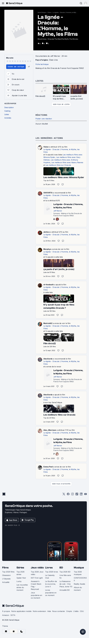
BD (61, 567)
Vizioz (46, 147)
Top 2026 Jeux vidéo (37, 573)
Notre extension (39, 611)
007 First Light (37, 578)
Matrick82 (47, 323)
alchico (46, 232)
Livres (49, 567)
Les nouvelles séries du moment (22, 587)
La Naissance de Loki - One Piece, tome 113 (65, 584)
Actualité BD (64, 590)
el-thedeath (48, 284)
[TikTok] (77, 495)
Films (49, 12)
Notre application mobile (21, 611)
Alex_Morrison (49, 430)
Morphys (47, 249)
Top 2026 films (8, 572)
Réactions (41, 115)
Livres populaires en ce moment (50, 592)
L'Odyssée (6, 579)
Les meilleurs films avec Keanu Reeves (67, 162)
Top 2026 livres (51, 572)
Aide (49, 611)
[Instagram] (72, 495)
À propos (6, 611)
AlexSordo (48, 359)
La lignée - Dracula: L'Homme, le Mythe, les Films (65, 12)
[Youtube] (85, 495)
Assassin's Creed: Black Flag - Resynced (36, 585)
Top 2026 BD (64, 572)
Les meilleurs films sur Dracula (58, 165)
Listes (39, 80)
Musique (79, 567)
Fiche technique (42, 64)
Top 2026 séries (20, 573)
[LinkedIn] (81, 495)
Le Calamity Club (50, 576)
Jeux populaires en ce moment (36, 595)
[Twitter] (64, 495)
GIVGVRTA (48, 193)
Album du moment (78, 588)
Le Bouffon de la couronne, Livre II (51, 584)
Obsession (6, 575)
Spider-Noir (21, 578)
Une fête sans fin (65, 576)
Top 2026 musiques (78, 573)
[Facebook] (68, 495)
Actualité (5, 582)
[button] (85, 3)
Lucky (18, 581)
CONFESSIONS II (80, 579)
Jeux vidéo (37, 567)
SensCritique (42, 12)
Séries (20, 567)
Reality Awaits (79, 584)
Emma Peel (48, 467)
